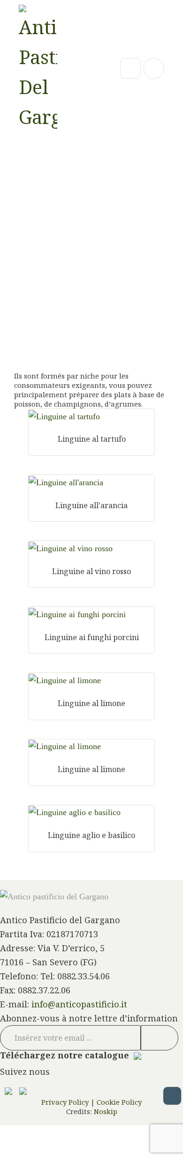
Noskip (104, 1111)
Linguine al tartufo (92, 439)
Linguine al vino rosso (91, 571)
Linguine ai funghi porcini (92, 637)
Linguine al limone (91, 703)
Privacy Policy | (68, 1102)
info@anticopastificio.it (79, 1004)
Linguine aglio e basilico (91, 835)
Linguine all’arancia (91, 505)
